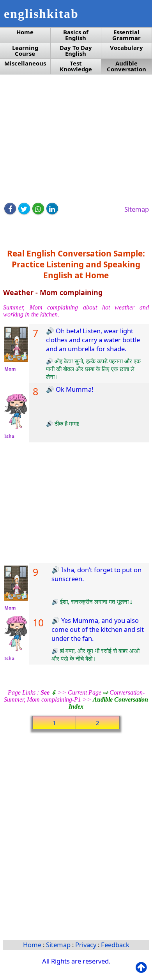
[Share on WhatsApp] (38, 208)
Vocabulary (126, 47)
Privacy (86, 944)
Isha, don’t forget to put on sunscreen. (96, 574)
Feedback (115, 944)
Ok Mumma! (73, 389)
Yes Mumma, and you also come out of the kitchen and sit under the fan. (97, 629)
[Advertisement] (76, 139)
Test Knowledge (76, 66)
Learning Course (25, 50)
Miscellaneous (25, 63)
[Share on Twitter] (24, 208)
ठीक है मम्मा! (66, 423)
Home (25, 32)
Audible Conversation (126, 66)
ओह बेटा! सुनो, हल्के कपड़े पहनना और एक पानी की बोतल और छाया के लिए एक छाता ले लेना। (93, 368)
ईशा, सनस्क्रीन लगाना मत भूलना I (95, 601)
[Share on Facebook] (10, 208)
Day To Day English (76, 50)
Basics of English (75, 35)
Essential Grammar (126, 35)
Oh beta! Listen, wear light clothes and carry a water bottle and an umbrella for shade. (93, 339)
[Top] (143, 967)
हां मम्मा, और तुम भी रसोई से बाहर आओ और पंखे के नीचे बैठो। (95, 654)
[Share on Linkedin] (52, 208)
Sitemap (136, 209)
